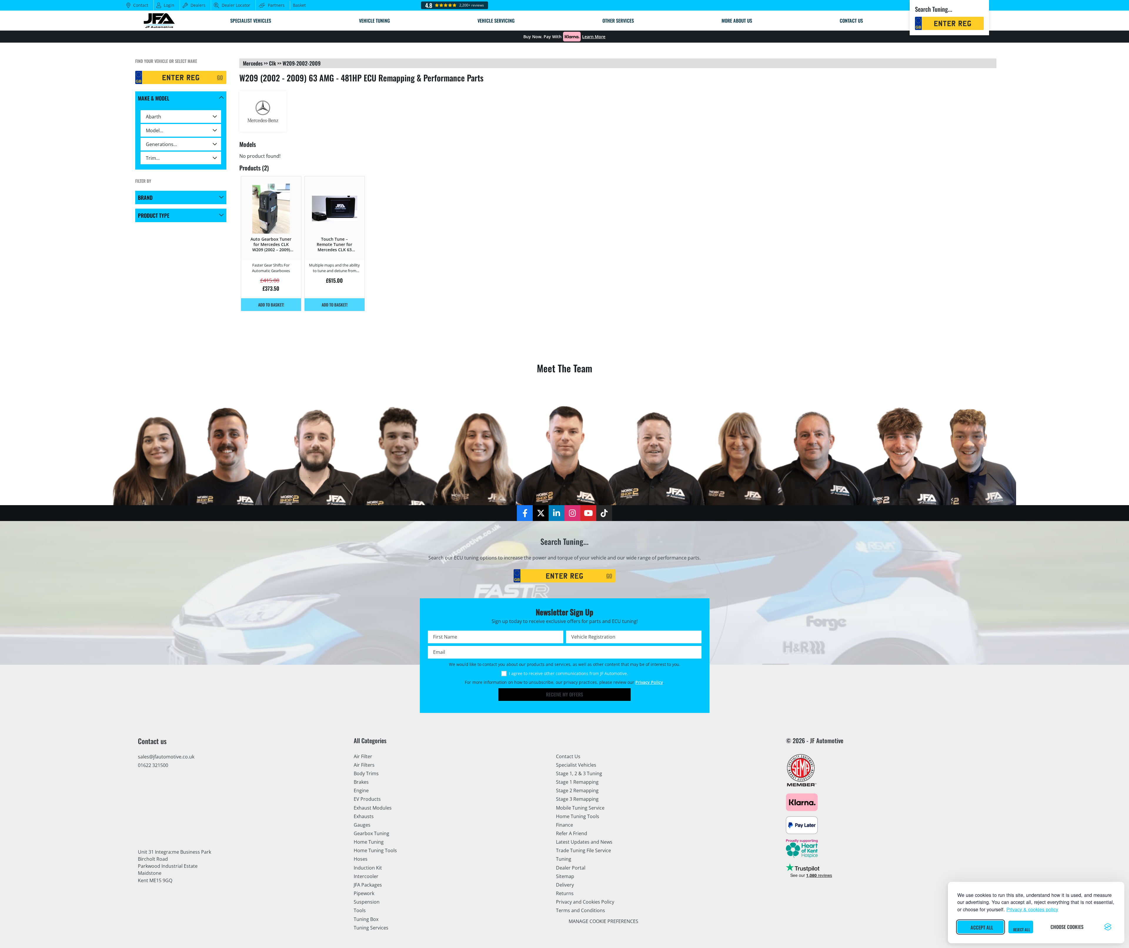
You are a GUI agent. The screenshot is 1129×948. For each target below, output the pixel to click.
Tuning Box (366, 919)
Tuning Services (371, 927)
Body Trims (366, 773)
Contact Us (568, 756)
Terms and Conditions (580, 910)
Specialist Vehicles (576, 765)
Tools (360, 910)
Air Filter (363, 756)
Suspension (367, 902)
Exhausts (364, 816)
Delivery (565, 885)
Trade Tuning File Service (583, 850)
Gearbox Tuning (371, 833)
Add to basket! (271, 305)
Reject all (1021, 929)
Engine (361, 790)
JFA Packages (368, 885)
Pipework (364, 893)
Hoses (361, 859)
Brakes (361, 782)
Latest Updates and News (584, 842)
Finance (564, 825)
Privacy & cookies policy (1032, 909)
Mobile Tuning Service (580, 808)
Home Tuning (369, 842)
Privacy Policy (649, 682)
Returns (565, 893)
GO (220, 77)
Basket (299, 5)
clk (272, 63)
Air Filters (364, 765)
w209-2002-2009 (301, 63)
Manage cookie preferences (603, 921)
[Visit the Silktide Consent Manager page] (1108, 927)
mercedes (253, 63)
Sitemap (565, 876)
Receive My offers (564, 694)
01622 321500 (153, 765)
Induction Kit (368, 868)
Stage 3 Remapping (577, 799)
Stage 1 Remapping (577, 782)
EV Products (367, 799)
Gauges (362, 825)
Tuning (563, 859)
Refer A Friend (571, 833)
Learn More (593, 36)
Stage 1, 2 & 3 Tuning (579, 773)
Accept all (982, 927)
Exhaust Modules (373, 808)
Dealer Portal (570, 868)
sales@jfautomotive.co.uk (166, 756)
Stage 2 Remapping (577, 790)
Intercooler (366, 876)
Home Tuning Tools (375, 850)
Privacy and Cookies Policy (585, 902)
